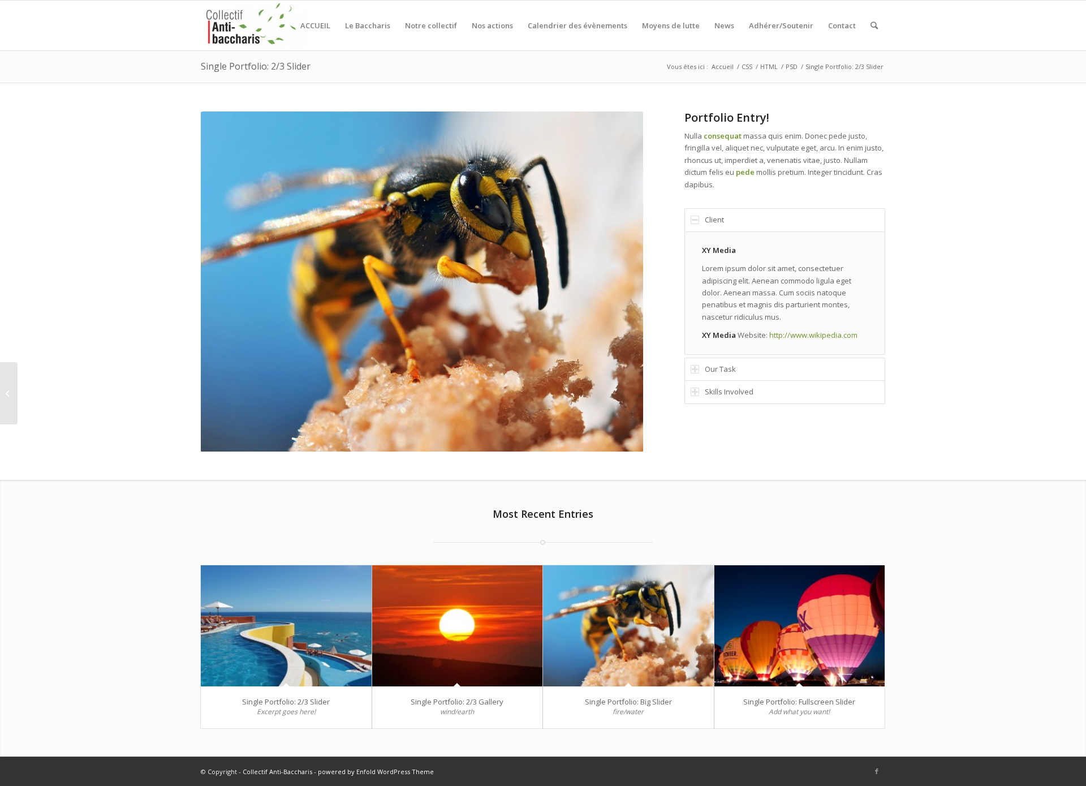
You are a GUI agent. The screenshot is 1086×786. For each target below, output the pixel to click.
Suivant (618, 281)
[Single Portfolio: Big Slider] (628, 626)
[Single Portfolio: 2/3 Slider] (286, 626)
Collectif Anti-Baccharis (277, 771)
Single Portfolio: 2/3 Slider (256, 66)
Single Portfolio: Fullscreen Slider (799, 702)
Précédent (226, 281)
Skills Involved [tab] (729, 391)
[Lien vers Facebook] (876, 771)
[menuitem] (315, 25)
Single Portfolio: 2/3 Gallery (457, 702)
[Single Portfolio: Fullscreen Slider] (799, 626)
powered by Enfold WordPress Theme (376, 771)
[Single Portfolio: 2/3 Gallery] (457, 626)
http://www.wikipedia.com (813, 335)
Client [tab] (714, 219)
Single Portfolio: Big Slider (628, 702)
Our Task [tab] (720, 369)
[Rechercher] (874, 25)
